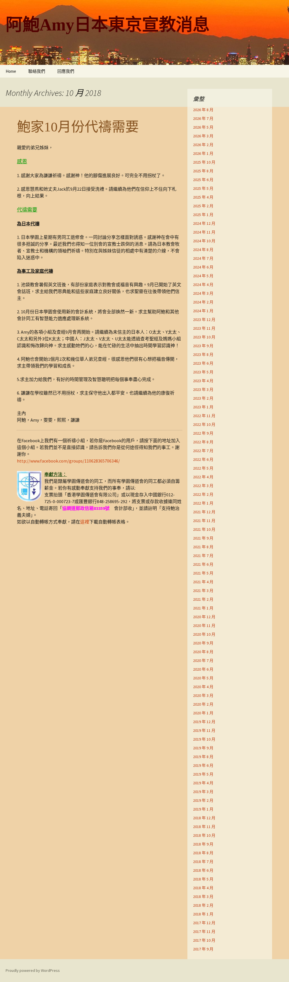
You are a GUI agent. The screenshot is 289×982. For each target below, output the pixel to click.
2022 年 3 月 (203, 485)
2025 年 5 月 (203, 188)
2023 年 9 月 (203, 345)
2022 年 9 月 (203, 433)
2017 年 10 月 (204, 940)
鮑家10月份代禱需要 (78, 126)
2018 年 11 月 (204, 826)
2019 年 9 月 (203, 747)
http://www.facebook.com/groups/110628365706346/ (68, 461)
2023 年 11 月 (204, 328)
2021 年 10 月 (204, 529)
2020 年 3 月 (203, 695)
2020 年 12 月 (204, 616)
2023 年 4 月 (203, 380)
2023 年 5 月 (203, 372)
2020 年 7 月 (203, 660)
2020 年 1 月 (203, 712)
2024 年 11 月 (204, 232)
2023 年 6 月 (203, 363)
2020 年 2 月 (203, 704)
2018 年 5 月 (203, 879)
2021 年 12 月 (204, 511)
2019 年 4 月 (203, 782)
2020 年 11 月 (204, 625)
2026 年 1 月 (203, 153)
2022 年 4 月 (203, 476)
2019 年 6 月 (203, 765)
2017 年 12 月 (204, 922)
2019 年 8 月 (203, 756)
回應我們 (65, 71)
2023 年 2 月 (203, 398)
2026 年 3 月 (203, 135)
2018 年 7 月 (203, 861)
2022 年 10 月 (204, 424)
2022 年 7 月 (203, 450)
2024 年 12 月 (204, 223)
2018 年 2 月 (203, 905)
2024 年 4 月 (203, 284)
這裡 (84, 522)
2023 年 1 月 (203, 406)
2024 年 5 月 (203, 275)
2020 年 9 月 (203, 643)
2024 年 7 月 (203, 258)
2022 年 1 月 (203, 503)
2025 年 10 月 (204, 162)
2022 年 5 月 (203, 468)
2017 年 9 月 (203, 949)
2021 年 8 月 (203, 546)
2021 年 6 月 (203, 564)
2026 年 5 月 (203, 127)
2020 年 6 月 (203, 669)
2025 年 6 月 (203, 179)
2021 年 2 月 (203, 599)
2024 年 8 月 (203, 249)
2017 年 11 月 (204, 931)
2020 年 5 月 (203, 678)
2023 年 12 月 (204, 319)
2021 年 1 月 (203, 608)
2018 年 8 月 (203, 852)
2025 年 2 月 (203, 205)
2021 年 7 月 (203, 555)
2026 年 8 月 (203, 109)
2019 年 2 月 (203, 800)
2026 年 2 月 (203, 144)
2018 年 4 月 (203, 887)
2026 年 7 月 (203, 118)
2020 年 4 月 (203, 686)
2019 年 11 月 (204, 730)
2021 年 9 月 (203, 538)
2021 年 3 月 (203, 590)
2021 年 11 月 (204, 520)
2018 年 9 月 (203, 844)
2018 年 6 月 (203, 870)
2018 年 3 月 (203, 896)
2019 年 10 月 (204, 739)
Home (11, 71)
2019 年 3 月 (203, 791)
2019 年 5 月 (203, 774)
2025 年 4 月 (203, 197)
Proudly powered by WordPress (33, 970)
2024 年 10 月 (204, 240)
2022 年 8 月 (203, 441)
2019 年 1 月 (203, 809)
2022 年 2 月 (203, 494)
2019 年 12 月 (204, 721)
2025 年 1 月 (203, 214)
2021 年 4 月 (203, 581)
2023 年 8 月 (203, 354)
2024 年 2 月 (203, 302)
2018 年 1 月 (203, 914)
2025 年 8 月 (203, 170)
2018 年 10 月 (204, 835)
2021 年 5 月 (203, 573)
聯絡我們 (36, 71)
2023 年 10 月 (204, 337)
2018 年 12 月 (204, 817)
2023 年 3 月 (203, 389)
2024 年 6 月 (203, 267)
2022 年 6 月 (203, 459)
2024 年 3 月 (203, 293)
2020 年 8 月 (203, 651)
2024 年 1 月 (203, 310)
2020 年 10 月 (204, 634)
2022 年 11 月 (204, 415)
